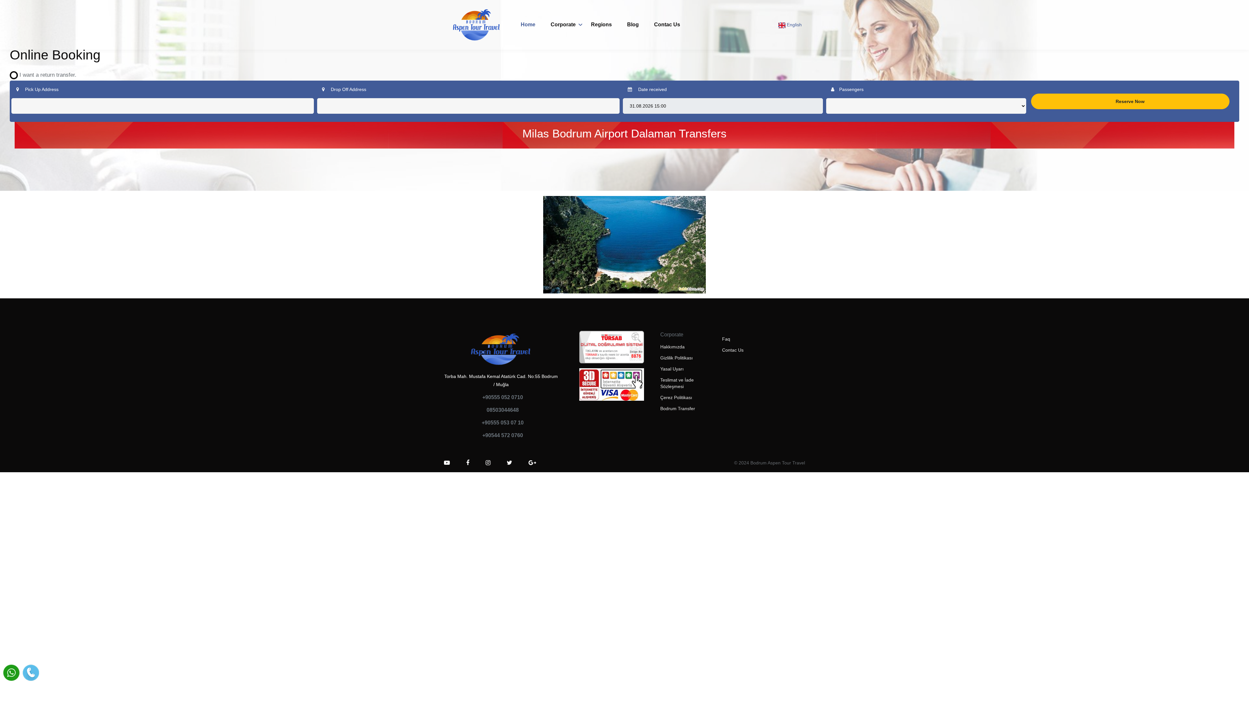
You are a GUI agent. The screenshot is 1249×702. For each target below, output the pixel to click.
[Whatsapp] (11, 673)
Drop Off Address (347, 89)
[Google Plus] (532, 463)
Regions (601, 24)
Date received (652, 89)
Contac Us (667, 24)
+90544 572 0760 (502, 435)
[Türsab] (611, 349)
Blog (633, 24)
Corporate (563, 24)
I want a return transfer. (45, 75)
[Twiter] (509, 463)
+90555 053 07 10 (503, 422)
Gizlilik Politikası (676, 357)
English (794, 24)
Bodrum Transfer (677, 408)
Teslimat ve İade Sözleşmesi (677, 383)
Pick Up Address (41, 89)
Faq (726, 339)
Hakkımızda (672, 346)
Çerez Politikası (676, 397)
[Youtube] (447, 463)
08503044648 (503, 410)
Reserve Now (1130, 101)
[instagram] (488, 463)
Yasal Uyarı (672, 368)
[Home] (476, 25)
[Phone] (31, 673)
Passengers (851, 89)
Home (528, 24)
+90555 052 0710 (502, 397)
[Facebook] (467, 463)
